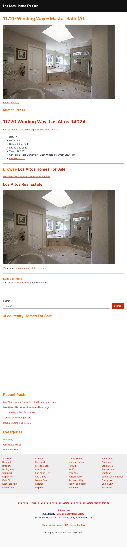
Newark (72, 465)
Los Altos (40, 469)
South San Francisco (112, 476)
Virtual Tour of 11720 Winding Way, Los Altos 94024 (30, 129)
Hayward (40, 462)
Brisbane (6, 465)
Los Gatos (40, 476)
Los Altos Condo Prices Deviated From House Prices (30, 402)
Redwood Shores (77, 483)
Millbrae (39, 483)
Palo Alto (73, 473)
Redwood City (75, 480)
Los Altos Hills (42, 473)
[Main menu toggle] (120, 6)
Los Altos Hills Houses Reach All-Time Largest (27, 407)
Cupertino (7, 476)
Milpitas (39, 487)
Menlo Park (41, 480)
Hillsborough (42, 465)
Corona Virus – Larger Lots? (17, 417)
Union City (107, 483)
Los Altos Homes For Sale (20, 5)
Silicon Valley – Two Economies (19, 412)
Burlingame (8, 469)
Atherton (7, 458)
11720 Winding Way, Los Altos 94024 (44, 121)
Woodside (107, 487)
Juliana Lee (63, 510)
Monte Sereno (75, 458)
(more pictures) (11, 102)
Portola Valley (75, 476)
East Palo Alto (9, 483)
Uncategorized (11, 449)
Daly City (7, 480)
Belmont (6, 462)
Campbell (7, 473)
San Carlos (107, 458)
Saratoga (106, 473)
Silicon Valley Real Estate (71, 514)
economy (8, 439)
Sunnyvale (107, 480)
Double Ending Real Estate (17, 423)
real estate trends (12, 444)
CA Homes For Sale (75, 525)
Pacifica (72, 469)
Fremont (39, 458)
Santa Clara (108, 469)
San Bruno (73, 487)
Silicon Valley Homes (52, 525)
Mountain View (76, 462)
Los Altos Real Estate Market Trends (90, 502)
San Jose (106, 462)
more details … (17, 158)
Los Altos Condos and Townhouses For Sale (26, 176)
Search (6, 300)
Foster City (8, 487)
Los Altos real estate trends (29, 268)
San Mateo (107, 465)
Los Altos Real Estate (23, 184)
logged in (22, 282)
